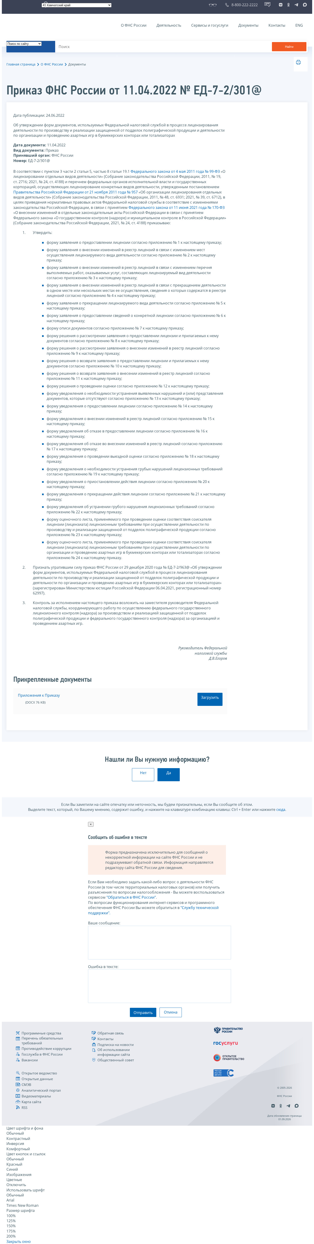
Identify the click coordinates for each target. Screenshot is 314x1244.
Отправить (143, 1012)
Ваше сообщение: (104, 923)
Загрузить (210, 697)
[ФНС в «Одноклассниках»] (288, 4)
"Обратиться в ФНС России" (131, 897)
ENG (299, 25)
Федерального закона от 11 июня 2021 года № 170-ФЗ (176, 207)
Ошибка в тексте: (103, 966)
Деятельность (169, 25)
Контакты (276, 25)
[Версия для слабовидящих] (213, 4)
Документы (248, 25)
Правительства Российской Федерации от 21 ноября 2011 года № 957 (75, 192)
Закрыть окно (18, 1241)
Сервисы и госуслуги (209, 25)
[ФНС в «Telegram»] (296, 4)
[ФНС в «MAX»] (304, 4)
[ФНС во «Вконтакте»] (280, 4)
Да (168, 772)
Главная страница (20, 64)
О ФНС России (133, 25)
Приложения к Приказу (39, 695)
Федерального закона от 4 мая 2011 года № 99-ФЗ (175, 171)
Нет (143, 772)
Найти (289, 46)
